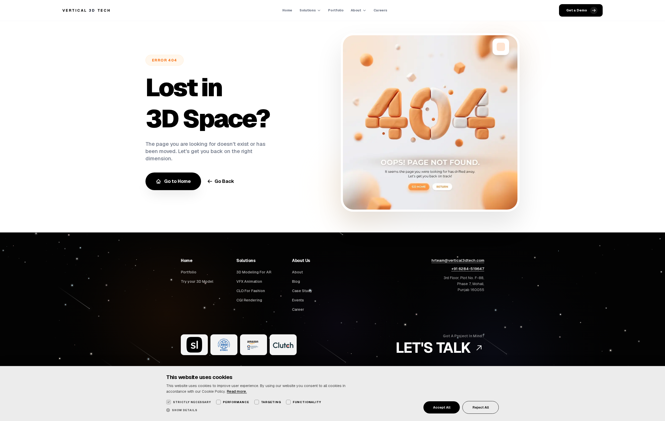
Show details (184, 410)
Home (287, 10)
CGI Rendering (249, 300)
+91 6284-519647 (467, 268)
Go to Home (177, 181)
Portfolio (335, 10)
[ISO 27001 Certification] (223, 344)
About (356, 10)
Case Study (302, 290)
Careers (380, 10)
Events (298, 300)
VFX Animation (249, 281)
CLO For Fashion (250, 290)
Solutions (308, 10)
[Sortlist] (194, 344)
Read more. (237, 391)
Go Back (224, 181)
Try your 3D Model (197, 281)
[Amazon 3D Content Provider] (253, 344)
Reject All (481, 407)
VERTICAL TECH (86, 10)
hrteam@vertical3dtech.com (457, 260)
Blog (296, 281)
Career (298, 309)
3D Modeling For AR (253, 272)
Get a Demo (576, 10)
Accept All (441, 407)
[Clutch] (283, 344)
